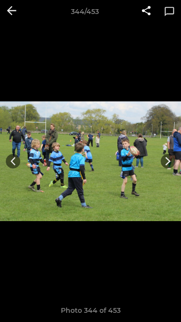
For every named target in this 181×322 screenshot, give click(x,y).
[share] (146, 11)
